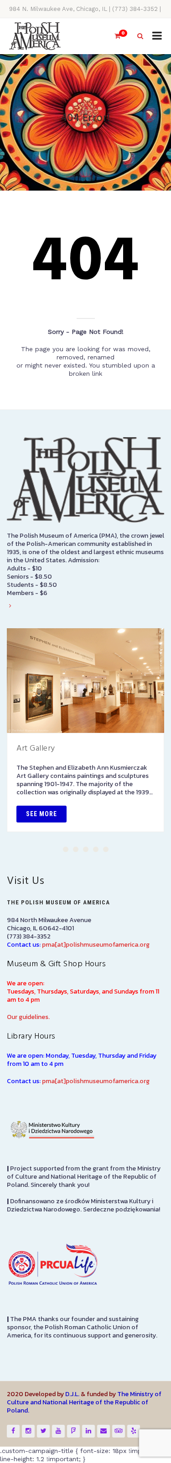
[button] (65, 849)
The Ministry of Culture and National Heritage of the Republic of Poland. (84, 1402)
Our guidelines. (28, 1017)
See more (41, 813)
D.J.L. (72, 1394)
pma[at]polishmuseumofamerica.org (96, 944)
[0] (113, 36)
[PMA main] (35, 36)
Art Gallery (35, 748)
